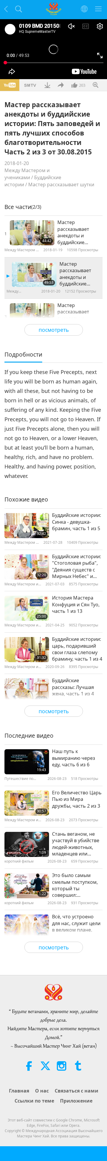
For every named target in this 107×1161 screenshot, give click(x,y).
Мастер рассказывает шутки (61, 184)
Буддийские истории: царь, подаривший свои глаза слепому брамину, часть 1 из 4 (77, 649)
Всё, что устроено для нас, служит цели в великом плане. (76, 923)
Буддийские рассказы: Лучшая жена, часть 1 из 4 (73, 687)
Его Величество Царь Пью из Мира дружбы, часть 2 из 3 (77, 799)
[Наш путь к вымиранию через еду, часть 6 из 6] (26, 761)
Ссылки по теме (34, 1101)
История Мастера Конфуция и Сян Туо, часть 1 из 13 (76, 604)
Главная (19, 1090)
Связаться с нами (76, 1090)
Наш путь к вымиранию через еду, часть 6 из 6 (73, 758)
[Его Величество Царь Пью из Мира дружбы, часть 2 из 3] (26, 803)
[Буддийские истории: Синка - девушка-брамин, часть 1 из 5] (26, 525)
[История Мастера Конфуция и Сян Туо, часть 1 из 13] (26, 608)
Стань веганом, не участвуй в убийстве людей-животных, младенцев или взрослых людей (75, 844)
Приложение (76, 1101)
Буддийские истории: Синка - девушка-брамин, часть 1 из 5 (76, 522)
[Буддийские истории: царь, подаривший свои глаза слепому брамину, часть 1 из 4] (26, 649)
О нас (42, 1090)
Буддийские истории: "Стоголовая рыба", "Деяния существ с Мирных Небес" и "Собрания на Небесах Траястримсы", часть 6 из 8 (76, 566)
